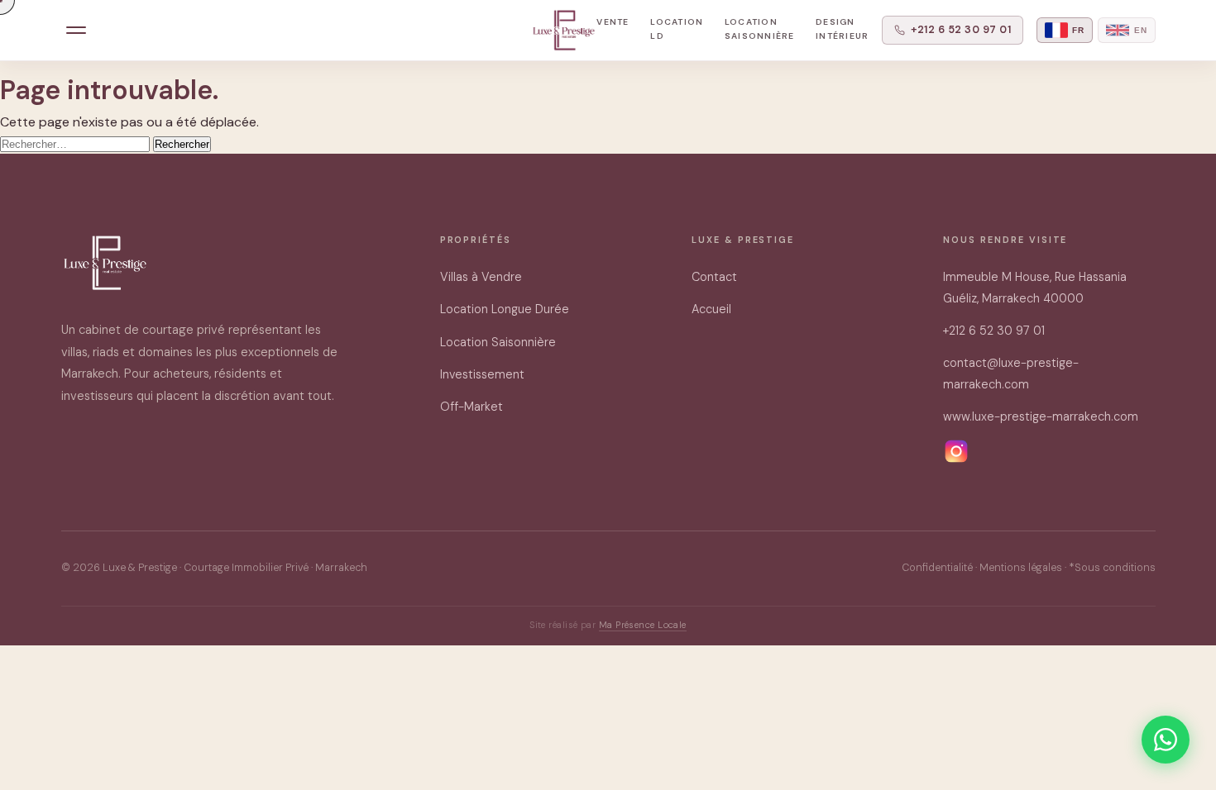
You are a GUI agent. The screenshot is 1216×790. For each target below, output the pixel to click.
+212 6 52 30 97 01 (961, 29)
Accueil (711, 309)
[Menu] (76, 30)
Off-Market (471, 406)
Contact (714, 276)
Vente (612, 22)
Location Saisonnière (760, 29)
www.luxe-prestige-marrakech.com (1040, 416)
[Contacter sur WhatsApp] (1166, 740)
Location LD (676, 29)
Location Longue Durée (504, 309)
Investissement (482, 374)
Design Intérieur (842, 29)
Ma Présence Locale (643, 625)
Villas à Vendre (481, 276)
